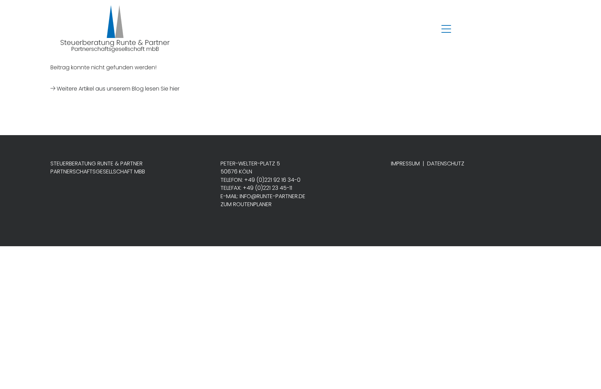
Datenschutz (445, 164)
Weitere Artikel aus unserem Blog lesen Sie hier (117, 89)
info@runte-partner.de (272, 196)
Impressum (405, 164)
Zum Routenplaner (246, 204)
